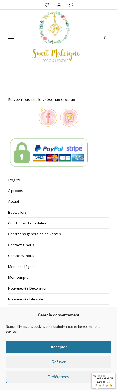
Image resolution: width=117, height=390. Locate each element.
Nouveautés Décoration (28, 288)
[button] (80, 4)
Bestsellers (17, 212)
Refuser (58, 362)
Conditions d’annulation (27, 223)
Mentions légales (22, 266)
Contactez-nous (21, 244)
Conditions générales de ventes (34, 234)
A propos (15, 190)
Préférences (58, 377)
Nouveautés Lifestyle (25, 299)
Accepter (59, 347)
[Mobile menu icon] (11, 37)
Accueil (14, 201)
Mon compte (18, 277)
